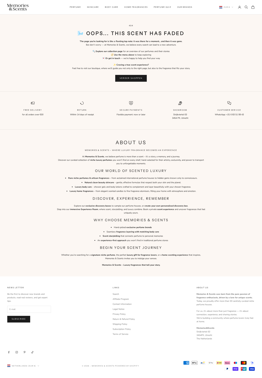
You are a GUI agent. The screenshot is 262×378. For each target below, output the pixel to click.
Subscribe (19, 319)
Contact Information (122, 304)
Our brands (184, 7)
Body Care (111, 7)
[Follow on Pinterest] (24, 352)
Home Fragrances (136, 7)
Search (116, 294)
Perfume (75, 7)
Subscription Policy (122, 329)
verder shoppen (131, 78)
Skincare (93, 7)
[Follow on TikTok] (32, 352)
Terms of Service (120, 334)
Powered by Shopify (127, 366)
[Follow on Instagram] (16, 352)
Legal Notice (118, 309)
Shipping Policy (120, 324)
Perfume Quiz (162, 7)
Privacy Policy (119, 314)
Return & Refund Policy (124, 319)
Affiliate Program (121, 299)
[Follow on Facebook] (8, 352)
